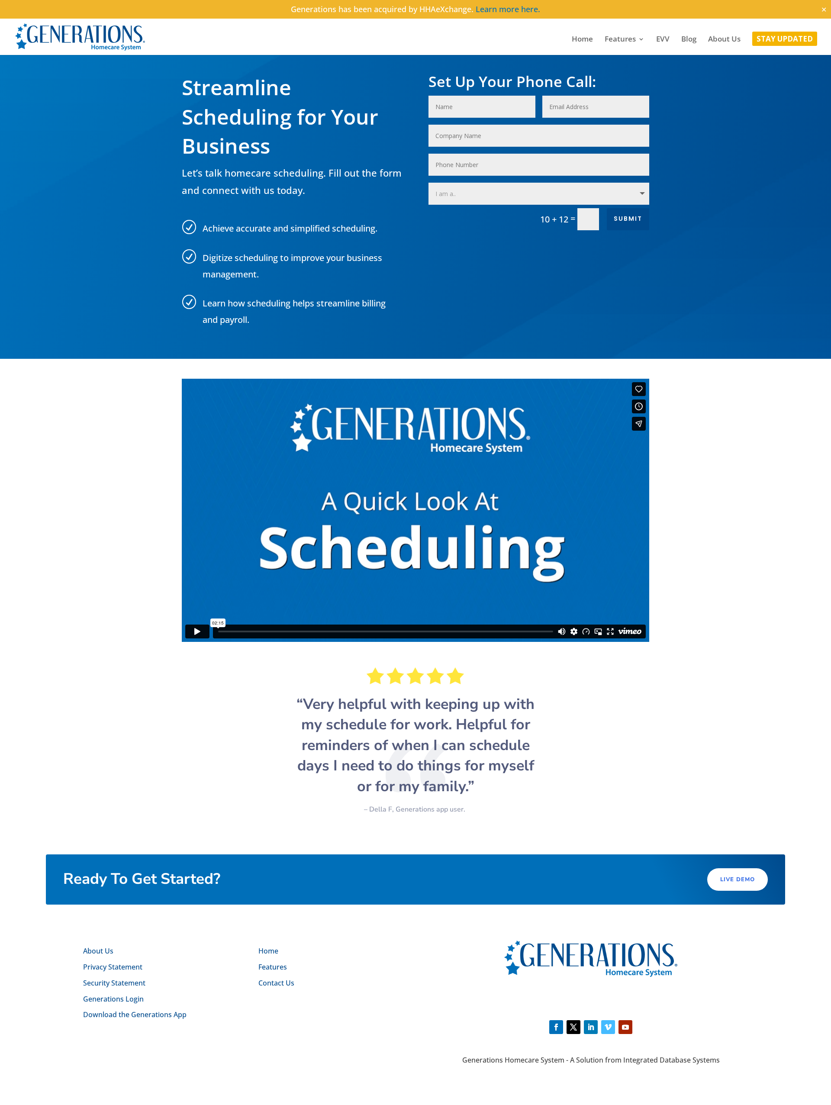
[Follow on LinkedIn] (591, 1027)
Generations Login (113, 999)
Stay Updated (785, 40)
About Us (724, 40)
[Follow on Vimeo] (608, 1027)
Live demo (737, 879)
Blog (688, 40)
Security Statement (114, 983)
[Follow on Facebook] (556, 1027)
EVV (663, 40)
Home (582, 40)
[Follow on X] (573, 1027)
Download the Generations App (135, 1014)
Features (620, 40)
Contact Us (276, 983)
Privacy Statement (112, 967)
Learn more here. (508, 9)
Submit (628, 218)
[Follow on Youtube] (625, 1027)
